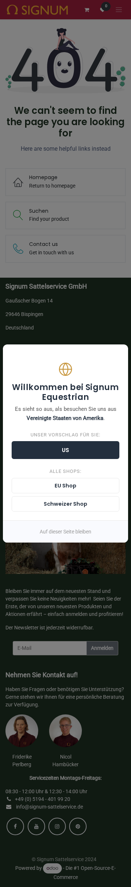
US (66, 450)
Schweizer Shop (65, 504)
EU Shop (65, 485)
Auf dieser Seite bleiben (65, 532)
